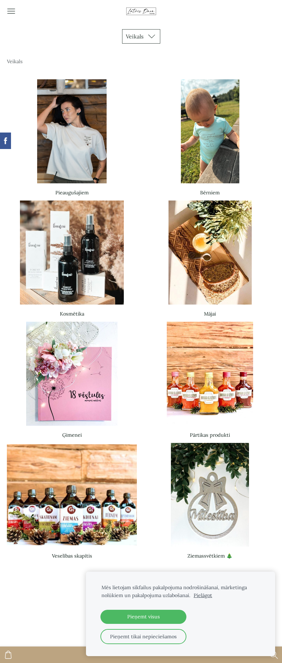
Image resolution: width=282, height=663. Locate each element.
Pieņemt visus (143, 617)
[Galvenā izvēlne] (11, 11)
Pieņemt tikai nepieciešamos (143, 636)
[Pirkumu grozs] (8, 655)
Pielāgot (203, 595)
